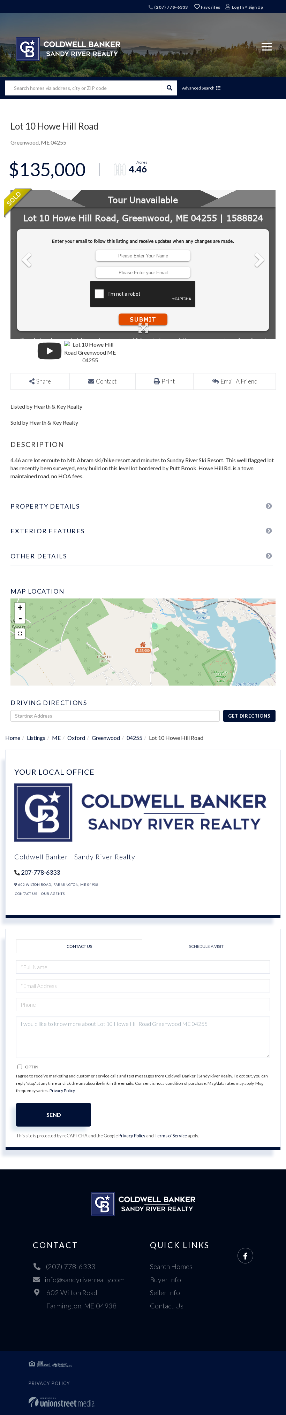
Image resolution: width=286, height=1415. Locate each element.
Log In (238, 7)
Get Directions (249, 716)
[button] (169, 87)
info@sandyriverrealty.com (85, 1279)
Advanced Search (198, 88)
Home (12, 737)
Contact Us (26, 893)
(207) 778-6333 (170, 7)
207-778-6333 (40, 872)
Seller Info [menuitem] (165, 1292)
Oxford (76, 737)
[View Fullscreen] (20, 633)
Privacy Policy (62, 1090)
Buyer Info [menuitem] (165, 1279)
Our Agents (53, 893)
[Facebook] (245, 1256)
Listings (36, 737)
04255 (134, 737)
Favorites (210, 7)
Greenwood (106, 737)
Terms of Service (171, 1135)
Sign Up (255, 7)
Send (53, 1114)
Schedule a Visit (206, 946)
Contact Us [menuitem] (166, 1305)
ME (56, 737)
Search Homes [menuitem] (171, 1266)
